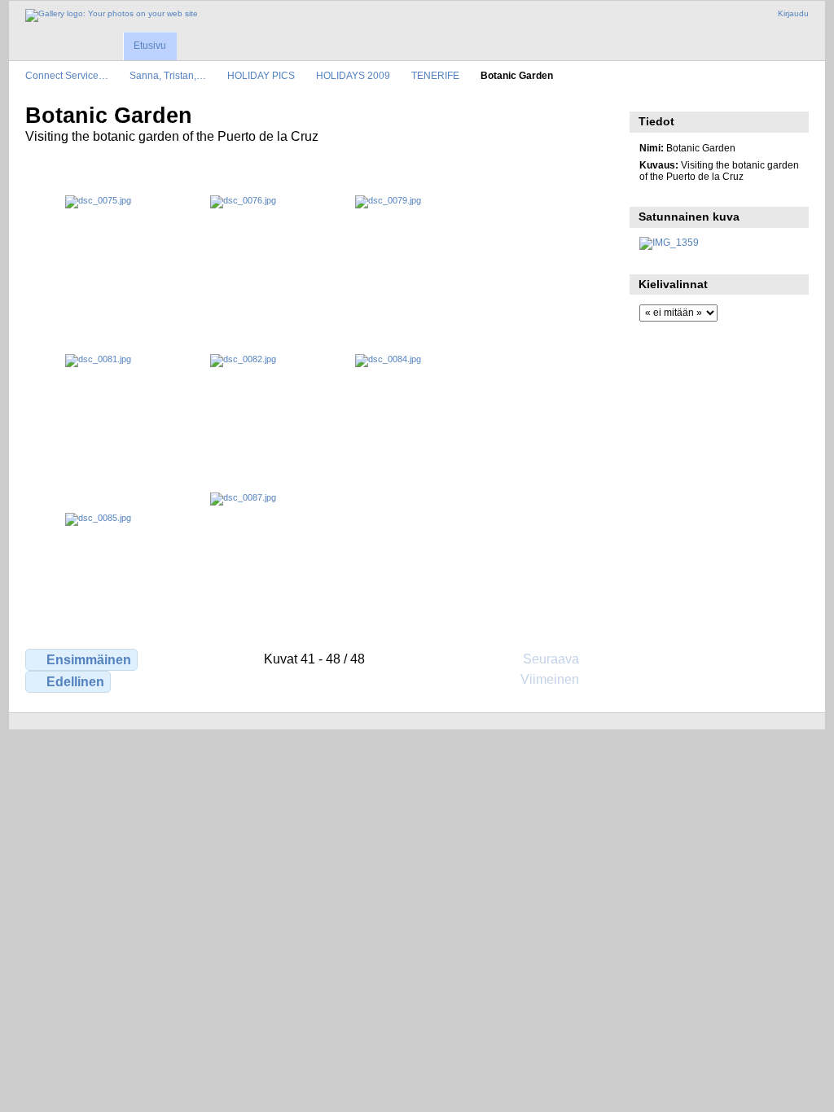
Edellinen (75, 682)
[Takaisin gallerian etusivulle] (111, 15)
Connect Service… (66, 75)
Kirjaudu (793, 13)
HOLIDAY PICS (261, 75)
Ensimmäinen (88, 660)
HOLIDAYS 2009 (353, 75)
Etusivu (150, 45)
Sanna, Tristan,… (167, 75)
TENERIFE (435, 75)
